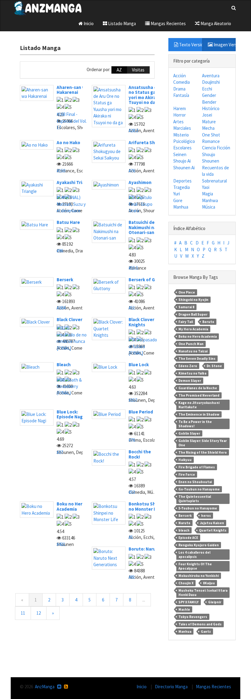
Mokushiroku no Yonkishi (198, 576)
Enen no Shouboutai (195, 482)
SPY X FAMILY (188, 602)
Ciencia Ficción (216, 148)
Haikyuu (185, 460)
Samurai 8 (186, 307)
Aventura (210, 76)
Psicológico (184, 141)
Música (208, 207)
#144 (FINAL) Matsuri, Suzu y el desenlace (71, 203)
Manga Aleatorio (215, 23)
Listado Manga (121, 23)
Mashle (184, 609)
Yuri (176, 194)
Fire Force (186, 474)
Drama (179, 89)
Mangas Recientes (168, 23)
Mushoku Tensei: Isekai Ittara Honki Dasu (202, 592)
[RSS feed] (66, 686)
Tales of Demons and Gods (200, 624)
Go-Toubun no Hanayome (199, 489)
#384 (61, 308)
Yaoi (205, 187)
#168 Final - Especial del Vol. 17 (72, 120)
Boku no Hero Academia (197, 336)
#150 (61, 171)
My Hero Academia (193, 329)
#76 (132, 171)
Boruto (208, 322)
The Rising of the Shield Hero (202, 452)
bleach (183, 530)
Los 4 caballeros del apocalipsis (194, 554)
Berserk (185, 515)
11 (23, 613)
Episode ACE (188, 538)
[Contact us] (59, 686)
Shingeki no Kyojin (193, 300)
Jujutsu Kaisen (212, 523)
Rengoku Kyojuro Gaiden (198, 545)
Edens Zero (187, 366)
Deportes (182, 181)
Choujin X (185, 583)
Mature (209, 122)
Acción (179, 76)
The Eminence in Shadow (198, 414)
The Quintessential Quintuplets (194, 498)
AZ (119, 70)
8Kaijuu (209, 583)
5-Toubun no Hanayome (197, 508)
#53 (132, 492)
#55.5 (133, 268)
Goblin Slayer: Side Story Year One (202, 443)
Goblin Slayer (189, 433)
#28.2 (133, 130)
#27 (60, 452)
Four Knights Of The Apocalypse (195, 566)
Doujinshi (211, 82)
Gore (177, 200)
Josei (207, 115)
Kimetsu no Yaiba (192, 373)
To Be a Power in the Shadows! (195, 424)
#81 (132, 577)
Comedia (181, 82)
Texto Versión (190, 45)
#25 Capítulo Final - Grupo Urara (140, 203)
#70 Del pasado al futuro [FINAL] (143, 346)
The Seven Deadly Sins (196, 358)
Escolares (182, 148)
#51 (132, 308)
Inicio (88, 23)
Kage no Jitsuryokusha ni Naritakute (198, 405)
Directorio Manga (172, 686)
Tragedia (181, 187)
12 (38, 613)
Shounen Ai (184, 168)
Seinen (179, 154)
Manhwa (210, 200)
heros (206, 515)
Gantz (206, 631)
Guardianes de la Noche (197, 388)
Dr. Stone (214, 366)
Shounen (210, 161)
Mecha (208, 128)
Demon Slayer (189, 380)
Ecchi (207, 89)
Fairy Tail (185, 322)
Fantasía (181, 95)
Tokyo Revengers (192, 617)
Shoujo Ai (182, 161)
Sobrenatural (214, 181)
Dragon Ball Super (193, 314)
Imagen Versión (224, 45)
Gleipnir (214, 602)
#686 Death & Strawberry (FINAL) (69, 386)
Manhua (180, 207)
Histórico (210, 108)
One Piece (186, 292)
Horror (179, 115)
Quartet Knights (213, 530)
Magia (207, 194)
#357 (133, 400)
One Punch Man (191, 344)
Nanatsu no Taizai (193, 351)
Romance (211, 141)
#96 (60, 251)
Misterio (181, 135)
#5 (131, 537)
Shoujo (208, 154)
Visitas (138, 70)
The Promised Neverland (198, 395)
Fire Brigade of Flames (196, 467)
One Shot (211, 135)
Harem (179, 108)
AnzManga (44, 686)
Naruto (184, 523)
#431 (61, 544)
